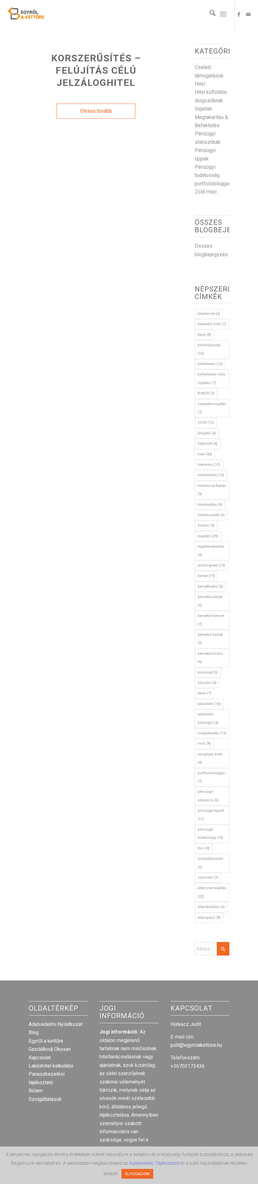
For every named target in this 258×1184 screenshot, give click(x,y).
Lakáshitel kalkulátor (51, 1066)
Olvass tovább (96, 111)
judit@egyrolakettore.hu (196, 1045)
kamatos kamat (210, 639)
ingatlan (208, 536)
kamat (206, 576)
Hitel (200, 84)
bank (204, 335)
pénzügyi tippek (211, 815)
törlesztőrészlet (210, 863)
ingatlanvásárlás (211, 550)
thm (204, 848)
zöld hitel (208, 878)
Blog (34, 1032)
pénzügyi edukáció (208, 796)
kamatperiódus (210, 657)
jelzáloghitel (211, 565)
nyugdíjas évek (210, 758)
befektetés (210, 364)
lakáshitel (209, 704)
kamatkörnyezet (211, 620)
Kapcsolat (40, 1058)
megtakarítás (212, 733)
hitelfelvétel (211, 475)
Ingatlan (203, 109)
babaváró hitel (212, 324)
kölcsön (207, 683)
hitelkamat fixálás (212, 490)
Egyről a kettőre (46, 1041)
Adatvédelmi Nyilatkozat (55, 1024)
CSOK (206, 422)
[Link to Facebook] (239, 14)
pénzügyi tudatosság (210, 833)
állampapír (209, 918)
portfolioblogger (213, 184)
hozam (206, 525)
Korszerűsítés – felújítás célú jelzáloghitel (96, 70)
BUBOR (206, 393)
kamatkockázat (210, 601)
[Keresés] (209, 14)
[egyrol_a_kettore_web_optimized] (26, 14)
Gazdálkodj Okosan (50, 1049)
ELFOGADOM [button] (137, 1173)
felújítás (207, 433)
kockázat (208, 672)
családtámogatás (212, 408)
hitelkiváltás (210, 505)
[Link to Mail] (248, 14)
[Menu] (223, 14)
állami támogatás (212, 892)
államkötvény (211, 907)
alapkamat (209, 314)
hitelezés (209, 465)
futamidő (208, 444)
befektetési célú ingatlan (211, 378)
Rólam (35, 1091)
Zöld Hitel (205, 192)
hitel (205, 454)
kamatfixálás (210, 586)
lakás (204, 693)
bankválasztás (209, 349)
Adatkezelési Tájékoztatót (154, 1163)
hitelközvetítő (211, 515)
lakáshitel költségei (208, 718)
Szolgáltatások (45, 1099)
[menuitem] (209, 14)
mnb (204, 743)
